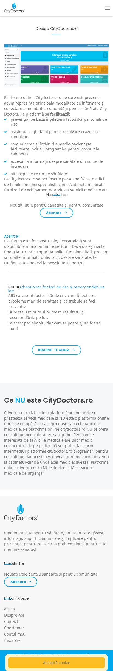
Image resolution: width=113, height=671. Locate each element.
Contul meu (15, 634)
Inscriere (12, 640)
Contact (11, 621)
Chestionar (14, 627)
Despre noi (14, 615)
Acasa (9, 608)
